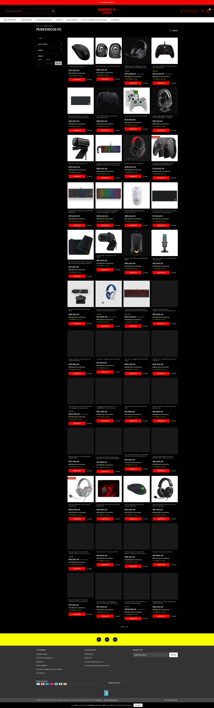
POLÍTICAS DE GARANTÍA (44, 20)
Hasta (48, 59)
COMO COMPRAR (72, 20)
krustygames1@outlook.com (93, 662)
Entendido (138, 705)
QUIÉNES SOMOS (26, 20)
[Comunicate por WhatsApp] (202, 11)
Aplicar (58, 63)
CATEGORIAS (115, 20)
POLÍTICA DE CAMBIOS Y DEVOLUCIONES (94, 20)
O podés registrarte (191, 12)
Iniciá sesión (193, 10)
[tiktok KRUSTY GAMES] (115, 639)
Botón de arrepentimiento (110, 700)
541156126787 (89, 654)
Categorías (11, 20)
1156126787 (88, 658)
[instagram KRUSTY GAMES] (99, 639)
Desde (40, 59)
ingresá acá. (99, 700)
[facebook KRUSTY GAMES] (107, 639)
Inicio (37, 26)
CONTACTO (59, 20)
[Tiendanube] (171, 700)
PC (41, 26)
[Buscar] (53, 11)
